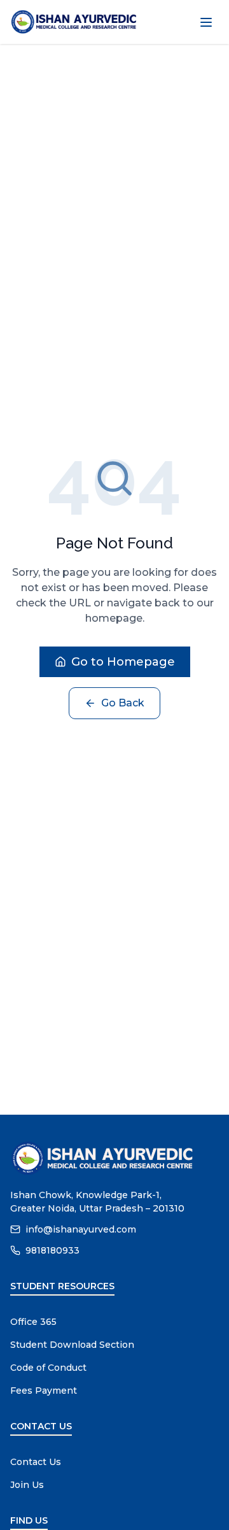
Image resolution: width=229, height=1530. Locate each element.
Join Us (27, 1485)
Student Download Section (72, 1344)
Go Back (122, 703)
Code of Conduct (48, 1367)
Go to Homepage (123, 662)
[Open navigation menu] (206, 22)
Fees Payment (43, 1390)
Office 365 (33, 1321)
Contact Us (35, 1462)
